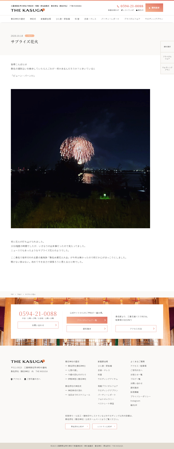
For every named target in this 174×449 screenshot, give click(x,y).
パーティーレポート (110, 18)
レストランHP (128, 10)
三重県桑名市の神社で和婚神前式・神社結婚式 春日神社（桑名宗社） (84, 446)
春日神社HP (114, 10)
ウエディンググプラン (108, 390)
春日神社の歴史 (18, 18)
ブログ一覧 (135, 379)
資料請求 (156, 7)
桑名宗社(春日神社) (77, 365)
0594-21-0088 (132, 5)
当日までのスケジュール (79, 394)
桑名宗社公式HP (77, 426)
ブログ (19, 294)
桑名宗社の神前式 (73, 386)
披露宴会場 (46, 18)
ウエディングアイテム (108, 379)
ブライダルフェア (132, 18)
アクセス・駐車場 (138, 365)
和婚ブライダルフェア (108, 386)
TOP (12, 294)
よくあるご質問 (137, 361)
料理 (100, 374)
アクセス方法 (136, 328)
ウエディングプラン (154, 18)
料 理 (77, 18)
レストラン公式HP (104, 426)
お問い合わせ (38, 325)
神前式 (33, 18)
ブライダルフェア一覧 (87, 320)
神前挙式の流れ (75, 390)
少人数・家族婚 (63, 18)
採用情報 (134, 392)
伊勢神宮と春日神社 (77, 379)
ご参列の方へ (136, 370)
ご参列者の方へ (34, 379)
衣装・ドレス (90, 18)
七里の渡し (73, 370)
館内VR (140, 10)
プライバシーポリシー (140, 396)
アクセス (17, 379)
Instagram (135, 400)
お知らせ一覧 (136, 374)
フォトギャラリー (106, 399)
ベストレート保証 (106, 403)
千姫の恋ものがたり (77, 374)
